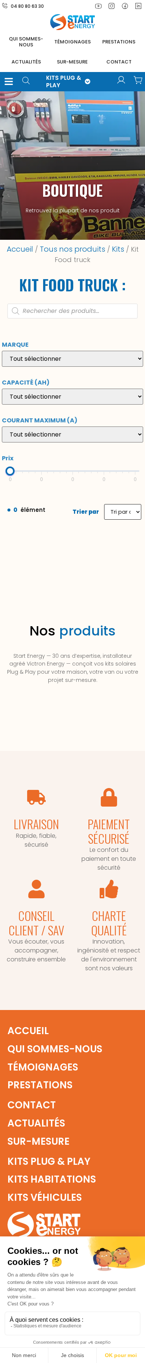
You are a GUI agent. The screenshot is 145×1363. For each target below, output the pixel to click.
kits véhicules (44, 1197)
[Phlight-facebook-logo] (125, 6)
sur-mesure (72, 61)
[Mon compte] (121, 80)
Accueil (20, 249)
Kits (118, 249)
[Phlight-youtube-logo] (98, 6)
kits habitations (51, 1179)
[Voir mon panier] (138, 80)
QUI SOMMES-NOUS (26, 41)
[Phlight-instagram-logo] (111, 6)
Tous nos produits (72, 249)
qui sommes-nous (54, 1049)
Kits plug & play (48, 1161)
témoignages (72, 41)
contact (119, 61)
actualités (26, 61)
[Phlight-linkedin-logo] (138, 6)
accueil (28, 1030)
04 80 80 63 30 (27, 6)
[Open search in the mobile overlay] (28, 81)
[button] (9, 82)
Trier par (85, 511)
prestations (118, 41)
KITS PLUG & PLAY (63, 81)
